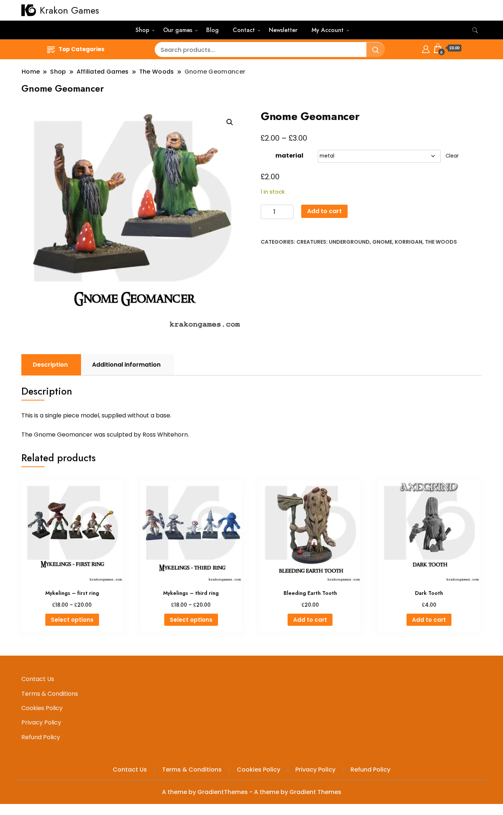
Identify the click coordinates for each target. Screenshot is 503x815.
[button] (229, 122)
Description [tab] (50, 364)
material (289, 155)
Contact (244, 30)
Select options (72, 620)
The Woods (441, 242)
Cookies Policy (42, 708)
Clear (452, 155)
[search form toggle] (475, 30)
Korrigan (408, 242)
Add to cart (324, 211)
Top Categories (82, 49)
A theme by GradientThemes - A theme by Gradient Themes (251, 792)
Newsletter (283, 30)
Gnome (382, 242)
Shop (142, 30)
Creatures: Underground (333, 242)
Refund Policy (40, 737)
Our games (177, 30)
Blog (212, 30)
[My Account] (426, 48)
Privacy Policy (41, 722)
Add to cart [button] (310, 620)
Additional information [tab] (126, 364)
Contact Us (37, 679)
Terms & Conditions (49, 693)
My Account (328, 30)
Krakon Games (69, 10)
